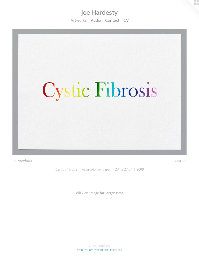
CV (126, 20)
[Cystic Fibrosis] (99, 92)
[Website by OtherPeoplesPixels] (188, 10)
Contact (112, 20)
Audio (96, 20)
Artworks (78, 20)
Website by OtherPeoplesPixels (99, 250)
